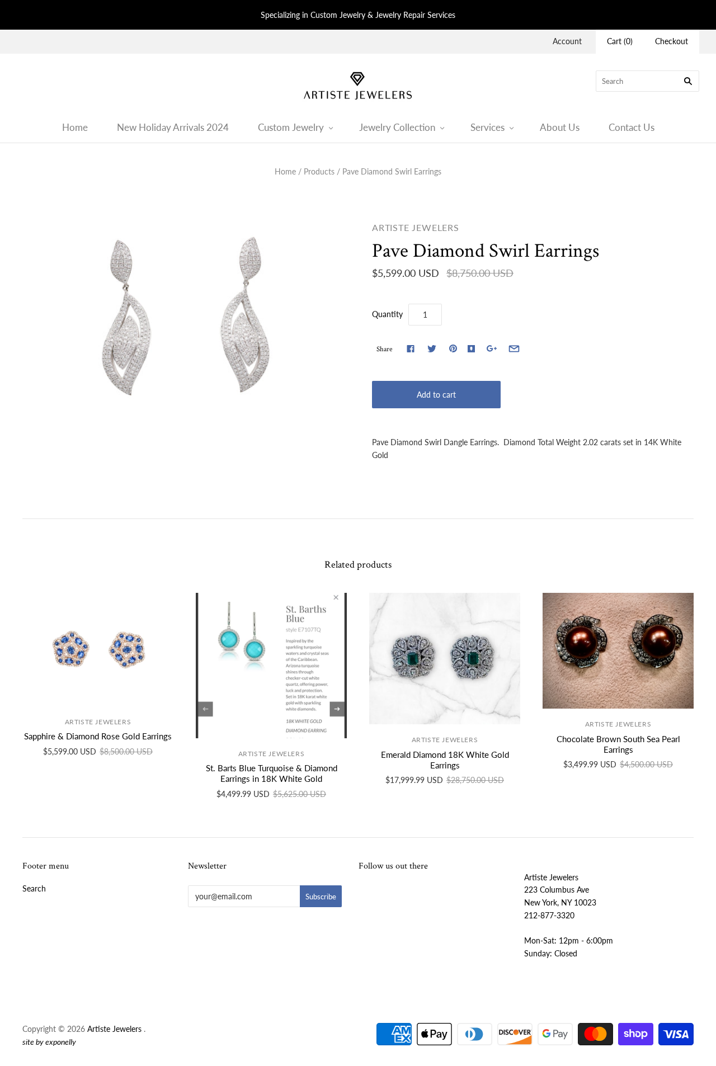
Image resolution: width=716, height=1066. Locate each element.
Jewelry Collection (397, 127)
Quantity (387, 314)
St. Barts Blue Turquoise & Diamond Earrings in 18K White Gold (271, 773)
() (620, 41)
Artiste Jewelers (415, 227)
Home (75, 127)
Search (34, 888)
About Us (560, 127)
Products (319, 171)
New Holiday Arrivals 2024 (173, 127)
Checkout (671, 41)
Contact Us (631, 127)
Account (567, 41)
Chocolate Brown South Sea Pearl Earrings (618, 744)
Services (487, 127)
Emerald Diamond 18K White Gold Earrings (445, 759)
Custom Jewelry (291, 127)
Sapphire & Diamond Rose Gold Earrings (98, 736)
